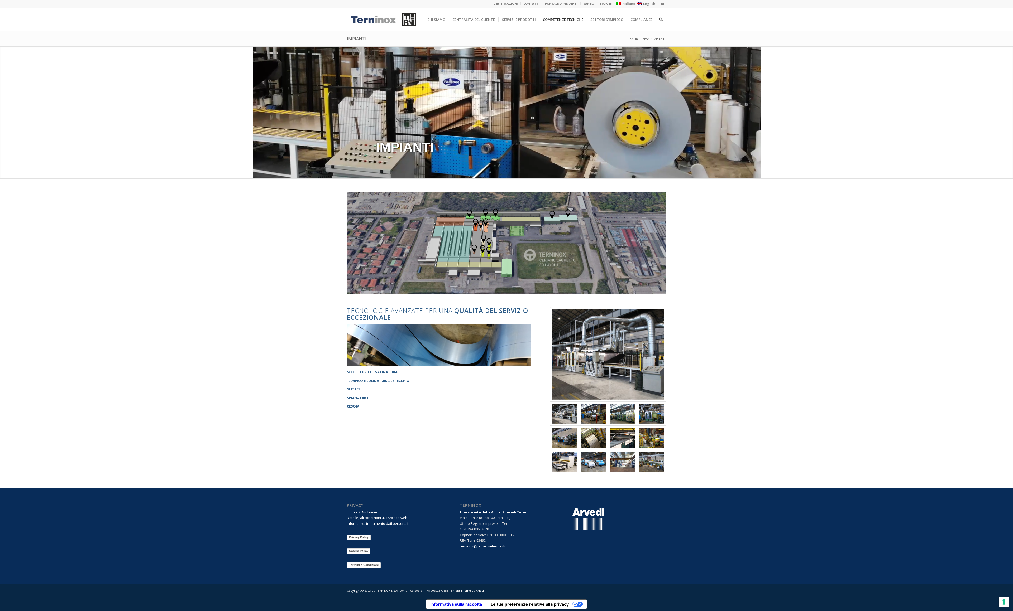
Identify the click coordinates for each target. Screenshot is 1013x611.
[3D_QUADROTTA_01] (564, 438)
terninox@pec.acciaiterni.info (483, 546)
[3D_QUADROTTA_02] (622, 438)
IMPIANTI (356, 39)
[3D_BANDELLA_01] (651, 462)
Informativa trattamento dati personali (377, 523)
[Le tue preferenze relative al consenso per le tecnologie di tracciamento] (1004, 602)
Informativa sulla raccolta (456, 604)
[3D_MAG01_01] (622, 462)
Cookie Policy (358, 551)
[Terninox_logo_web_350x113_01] (383, 19)
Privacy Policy (359, 537)
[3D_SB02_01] (593, 413)
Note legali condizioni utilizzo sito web (377, 517)
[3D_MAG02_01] (593, 462)
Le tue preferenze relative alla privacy (530, 604)
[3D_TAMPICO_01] (608, 354)
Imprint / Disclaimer (362, 512)
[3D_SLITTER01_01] (651, 438)
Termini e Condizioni (364, 565)
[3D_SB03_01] (651, 413)
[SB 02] (622, 413)
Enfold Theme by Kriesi (467, 591)
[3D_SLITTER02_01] (593, 438)
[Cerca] (661, 19)
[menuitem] (506, 3)
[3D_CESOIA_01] (564, 462)
